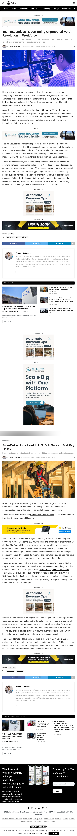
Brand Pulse (37, 821)
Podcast (46, 821)
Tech (17, 237)
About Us (58, 819)
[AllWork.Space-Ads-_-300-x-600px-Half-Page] (38, 394)
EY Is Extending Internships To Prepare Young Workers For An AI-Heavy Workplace (61, 289)
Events (52, 821)
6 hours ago (6, 744)
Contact (65, 819)
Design (56, 9)
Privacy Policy (38, 819)
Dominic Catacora (14, 46)
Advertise (5, 819)
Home (6, 9)
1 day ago (58, 734)
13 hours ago (53, 304)
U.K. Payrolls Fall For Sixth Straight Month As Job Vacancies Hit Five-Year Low (61, 310)
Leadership (23, 9)
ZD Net (11, 234)
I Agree (54, 833)
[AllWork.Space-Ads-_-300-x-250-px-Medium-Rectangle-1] (38, 203)
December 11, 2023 (28, 46)
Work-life (34, 9)
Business (10, 237)
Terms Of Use (49, 819)
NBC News (12, 667)
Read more (7, 321)
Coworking (46, 9)
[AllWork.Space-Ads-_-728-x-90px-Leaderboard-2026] (38, 21)
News (14, 9)
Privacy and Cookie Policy (38, 833)
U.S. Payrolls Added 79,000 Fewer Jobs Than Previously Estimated (12, 736)
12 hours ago (24, 311)
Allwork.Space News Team (11, 311)
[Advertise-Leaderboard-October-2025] (38, 225)
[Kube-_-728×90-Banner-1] (38, 529)
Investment (10, 671)
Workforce (66, 9)
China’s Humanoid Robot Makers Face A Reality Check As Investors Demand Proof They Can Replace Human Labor (61, 299)
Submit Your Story (15, 819)
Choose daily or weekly (10, 791)
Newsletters (27, 819)
